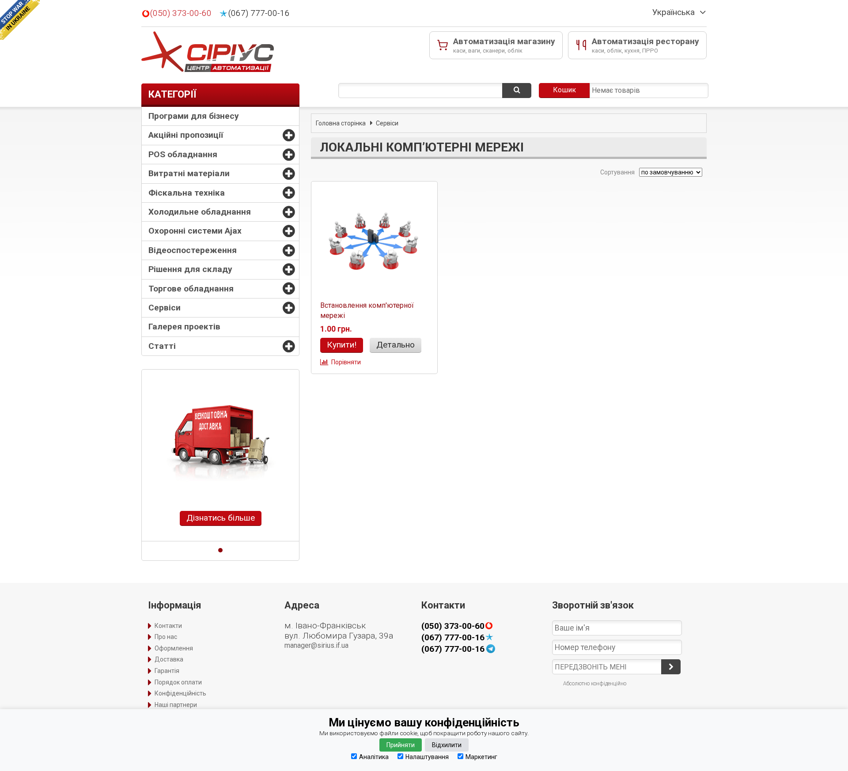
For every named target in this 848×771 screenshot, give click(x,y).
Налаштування (427, 756)
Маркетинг (481, 756)
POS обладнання (182, 154)
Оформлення (174, 648)
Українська (673, 12)
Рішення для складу (190, 269)
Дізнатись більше (220, 518)
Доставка (169, 659)
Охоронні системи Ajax (195, 231)
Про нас (166, 636)
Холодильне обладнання (199, 212)
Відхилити (447, 744)
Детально (395, 345)
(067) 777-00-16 (259, 13)
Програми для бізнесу (193, 116)
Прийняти (400, 744)
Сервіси (164, 307)
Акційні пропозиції (185, 135)
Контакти (168, 625)
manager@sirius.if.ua (316, 645)
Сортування (616, 172)
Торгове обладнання (191, 288)
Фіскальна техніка (186, 193)
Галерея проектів (184, 326)
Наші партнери (176, 704)
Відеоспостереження (192, 250)
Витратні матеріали (189, 173)
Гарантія (167, 670)
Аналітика (374, 756)
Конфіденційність (180, 693)
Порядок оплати (178, 682)
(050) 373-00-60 (181, 13)
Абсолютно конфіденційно (594, 683)
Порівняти (346, 362)
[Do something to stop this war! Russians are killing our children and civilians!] (20, 20)
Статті (162, 346)
